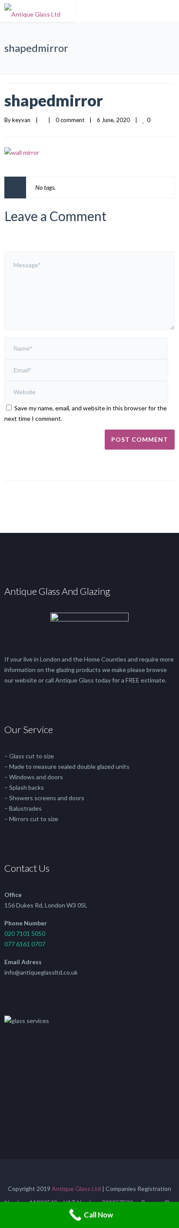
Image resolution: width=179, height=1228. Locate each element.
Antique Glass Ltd (76, 1188)
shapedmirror (53, 100)
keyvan (21, 119)
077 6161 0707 (24, 944)
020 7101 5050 (24, 933)
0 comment (70, 119)
